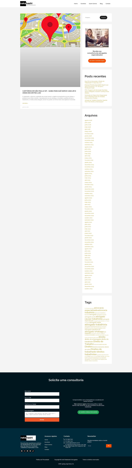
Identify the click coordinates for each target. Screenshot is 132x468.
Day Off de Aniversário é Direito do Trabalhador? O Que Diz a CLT (94, 82)
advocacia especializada (94, 309)
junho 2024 (88, 175)
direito (102, 337)
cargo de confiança (100, 333)
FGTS (86, 356)
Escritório (83, 3)
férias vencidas (94, 356)
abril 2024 (87, 180)
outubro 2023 (88, 193)
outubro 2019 (88, 288)
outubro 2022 (88, 218)
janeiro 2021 (88, 264)
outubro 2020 (88, 271)
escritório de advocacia (102, 354)
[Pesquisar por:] (92, 17)
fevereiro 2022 (89, 235)
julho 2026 (88, 122)
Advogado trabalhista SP (92, 329)
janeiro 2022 (88, 237)
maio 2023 (88, 202)
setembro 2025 (89, 144)
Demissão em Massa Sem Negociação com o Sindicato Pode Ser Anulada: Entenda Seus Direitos (96, 96)
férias (88, 356)
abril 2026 (87, 129)
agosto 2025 (88, 147)
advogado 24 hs (90, 317)
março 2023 (88, 206)
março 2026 (88, 131)
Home (76, 3)
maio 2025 (88, 153)
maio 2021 (88, 255)
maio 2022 (88, 229)
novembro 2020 (89, 268)
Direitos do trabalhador (93, 350)
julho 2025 (88, 149)
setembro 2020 (89, 273)
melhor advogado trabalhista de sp (93, 357)
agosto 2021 (88, 249)
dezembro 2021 (89, 240)
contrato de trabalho (90, 335)
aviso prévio (93, 333)
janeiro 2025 (88, 162)
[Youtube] (30, 451)
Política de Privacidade (42, 459)
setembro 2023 (89, 195)
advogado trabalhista (96, 324)
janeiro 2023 (88, 211)
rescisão (92, 359)
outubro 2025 (88, 142)
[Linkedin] (27, 451)
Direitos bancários (98, 347)
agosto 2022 (88, 222)
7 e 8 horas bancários (89, 308)
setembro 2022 (89, 220)
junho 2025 (88, 151)
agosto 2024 (88, 173)
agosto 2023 (88, 198)
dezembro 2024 (89, 164)
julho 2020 (88, 277)
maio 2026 (88, 127)
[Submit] (108, 445)
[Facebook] (22, 451)
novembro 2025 (89, 140)
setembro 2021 (89, 246)
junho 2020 (88, 280)
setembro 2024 (89, 171)
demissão (97, 335)
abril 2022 (87, 231)
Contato (108, 3)
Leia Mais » (25, 103)
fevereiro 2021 (89, 262)
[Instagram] (24, 451)
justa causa (107, 356)
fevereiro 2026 (89, 133)
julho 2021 (88, 251)
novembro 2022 (89, 215)
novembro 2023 (89, 191)
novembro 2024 (89, 167)
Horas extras (100, 356)
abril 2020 (87, 282)
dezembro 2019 (89, 286)
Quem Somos (93, 3)
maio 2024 (88, 178)
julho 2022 (88, 224)
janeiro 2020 (88, 284)
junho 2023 (88, 200)
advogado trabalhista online (99, 328)
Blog (101, 3)
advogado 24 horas (101, 314)
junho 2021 (88, 253)
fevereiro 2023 (89, 209)
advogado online (95, 322)
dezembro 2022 (89, 213)
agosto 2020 (88, 275)
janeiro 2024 (88, 187)
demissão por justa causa (93, 337)
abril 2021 (87, 257)
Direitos (89, 346)
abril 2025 (87, 156)
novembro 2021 (89, 242)
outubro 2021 (88, 244)
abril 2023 (87, 204)
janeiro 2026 (88, 136)
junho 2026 (88, 125)
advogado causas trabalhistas (95, 317)
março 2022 (88, 233)
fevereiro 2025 (89, 160)
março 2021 (88, 260)
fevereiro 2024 (89, 184)
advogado (92, 314)
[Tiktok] (33, 451)
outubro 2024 (88, 169)
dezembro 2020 (89, 266)
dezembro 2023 (89, 189)
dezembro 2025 (89, 138)
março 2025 (88, 158)
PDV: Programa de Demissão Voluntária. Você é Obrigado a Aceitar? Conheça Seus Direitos (97, 91)
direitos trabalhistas (94, 353)
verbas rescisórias (92, 360)
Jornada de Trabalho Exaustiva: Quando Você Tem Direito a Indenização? (96, 101)
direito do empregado (93, 339)
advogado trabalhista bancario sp (93, 326)
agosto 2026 (88, 120)
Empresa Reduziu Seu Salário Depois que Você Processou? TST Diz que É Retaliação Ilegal (96, 86)
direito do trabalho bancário (100, 344)
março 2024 (88, 182)
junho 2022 (88, 226)
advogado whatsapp (94, 331)
